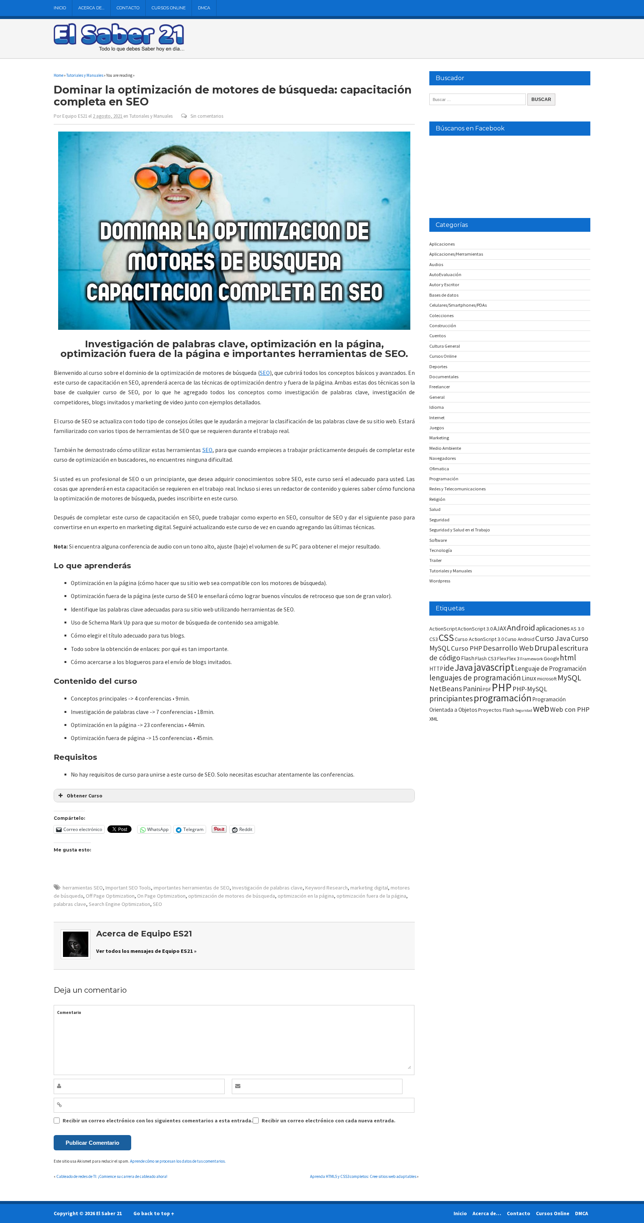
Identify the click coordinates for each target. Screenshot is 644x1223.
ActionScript (443, 628)
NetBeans (445, 688)
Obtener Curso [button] (84, 795)
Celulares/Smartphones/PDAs (458, 305)
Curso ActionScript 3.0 (479, 639)
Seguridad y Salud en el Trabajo (459, 530)
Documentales (443, 376)
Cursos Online (169, 7)
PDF (487, 689)
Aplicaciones (442, 244)
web (541, 708)
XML (433, 718)
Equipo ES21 (74, 116)
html (568, 657)
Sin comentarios (206, 116)
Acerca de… (91, 7)
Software (438, 540)
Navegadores (442, 458)
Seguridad (439, 519)
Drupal (546, 647)
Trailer (435, 560)
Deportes (438, 366)
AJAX (499, 628)
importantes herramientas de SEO (192, 887)
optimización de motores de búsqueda (231, 895)
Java (464, 667)
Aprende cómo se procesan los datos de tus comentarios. (178, 1161)
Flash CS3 (485, 658)
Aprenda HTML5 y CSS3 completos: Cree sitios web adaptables (363, 1176)
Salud (435, 509)
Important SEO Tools (128, 887)
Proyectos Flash (496, 710)
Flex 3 (513, 658)
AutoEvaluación (445, 274)
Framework (531, 658)
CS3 (433, 639)
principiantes (451, 698)
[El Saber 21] (119, 50)
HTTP (436, 668)
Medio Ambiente (445, 448)
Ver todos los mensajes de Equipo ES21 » (146, 951)
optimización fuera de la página (371, 895)
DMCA (204, 7)
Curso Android (519, 639)
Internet (437, 417)
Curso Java (552, 638)
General (437, 397)
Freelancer (439, 386)
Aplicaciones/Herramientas (456, 254)
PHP (502, 687)
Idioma (436, 407)
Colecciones (441, 315)
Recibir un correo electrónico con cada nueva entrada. (328, 1120)
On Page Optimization (161, 895)
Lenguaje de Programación (550, 668)
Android (521, 627)
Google (551, 658)
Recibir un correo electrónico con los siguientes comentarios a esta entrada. (158, 1120)
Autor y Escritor (444, 284)
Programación (443, 478)
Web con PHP (570, 709)
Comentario (69, 1012)
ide (449, 668)
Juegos (436, 427)
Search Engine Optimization (119, 904)
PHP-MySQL (529, 689)
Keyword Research (326, 887)
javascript (494, 667)
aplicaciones (553, 628)
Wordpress (439, 581)
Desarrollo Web (508, 648)
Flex (501, 658)
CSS (446, 638)
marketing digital (369, 887)
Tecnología (440, 550)
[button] (234, 231)
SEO (265, 372)
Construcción (442, 325)
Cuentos (437, 335)
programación (502, 698)
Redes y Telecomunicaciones (457, 489)
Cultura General (444, 346)
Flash (467, 658)
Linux (529, 678)
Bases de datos (443, 295)
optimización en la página (306, 895)
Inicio (60, 7)
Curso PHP (466, 648)
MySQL (569, 677)
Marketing (439, 437)
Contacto (128, 7)
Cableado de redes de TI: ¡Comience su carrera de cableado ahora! (111, 1176)
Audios (436, 264)
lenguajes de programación (475, 678)
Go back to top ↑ (153, 1213)
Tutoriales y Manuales (151, 116)
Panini (472, 688)
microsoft (547, 679)
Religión (437, 499)
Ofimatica (439, 468)
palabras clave (70, 904)
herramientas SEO (83, 887)
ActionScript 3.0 (475, 628)
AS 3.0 (577, 628)
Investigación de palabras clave (267, 887)
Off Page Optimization (110, 895)
